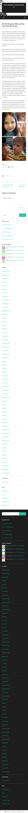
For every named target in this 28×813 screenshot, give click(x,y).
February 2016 (5, 465)
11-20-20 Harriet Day (7, 224)
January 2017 (5, 426)
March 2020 (4, 292)
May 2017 (4, 411)
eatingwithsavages (14, 6)
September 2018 (5, 354)
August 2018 (5, 357)
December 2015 (5, 473)
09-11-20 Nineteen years (7, 228)
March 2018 (4, 375)
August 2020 (5, 278)
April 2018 (4, 372)
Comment (21, 207)
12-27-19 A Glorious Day (19, 253)
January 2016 (5, 469)
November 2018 (5, 346)
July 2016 (4, 447)
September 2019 (5, 310)
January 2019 (5, 339)
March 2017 (4, 419)
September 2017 (5, 397)
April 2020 (4, 289)
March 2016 (4, 462)
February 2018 (5, 379)
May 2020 (4, 285)
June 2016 (4, 451)
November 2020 (5, 271)
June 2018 (4, 365)
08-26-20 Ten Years (6, 232)
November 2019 (5, 303)
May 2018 (4, 368)
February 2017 (5, 422)
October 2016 (5, 437)
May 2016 (4, 455)
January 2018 (5, 383)
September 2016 (5, 440)
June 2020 (4, 282)
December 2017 (5, 386)
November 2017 (5, 390)
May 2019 (4, 325)
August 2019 (5, 314)
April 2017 (4, 415)
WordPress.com (5, 505)
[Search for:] (14, 215)
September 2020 (5, 274)
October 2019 (5, 307)
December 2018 (5, 343)
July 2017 (4, 404)
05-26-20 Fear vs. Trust (7, 239)
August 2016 (5, 444)
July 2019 (4, 318)
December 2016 (5, 429)
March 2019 (4, 332)
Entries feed (4, 498)
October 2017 (5, 393)
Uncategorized (8, 175)
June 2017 (4, 408)
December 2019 (5, 300)
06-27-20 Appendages (7, 235)
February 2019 (5, 336)
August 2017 (5, 401)
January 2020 (5, 296)
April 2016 (4, 458)
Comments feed (5, 501)
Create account (5, 490)
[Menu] (4, 17)
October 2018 (5, 350)
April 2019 (4, 328)
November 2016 (5, 433)
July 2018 (4, 361)
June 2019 (4, 321)
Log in (3, 494)
